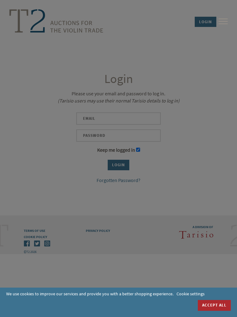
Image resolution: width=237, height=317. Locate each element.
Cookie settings (191, 294)
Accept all (214, 305)
